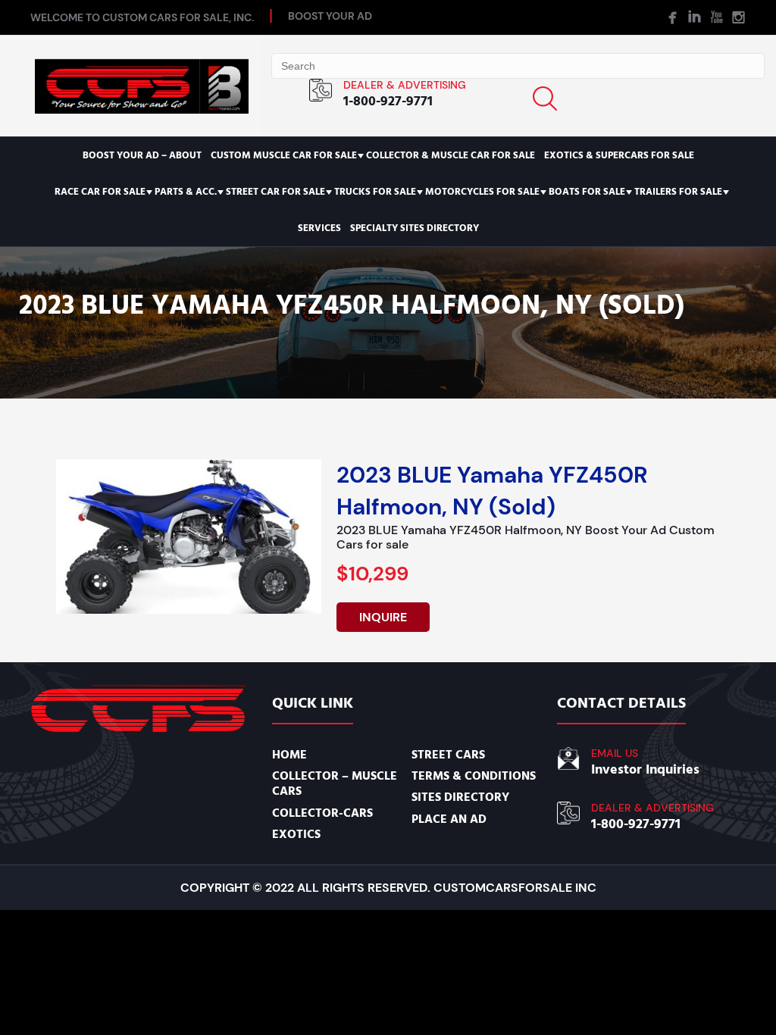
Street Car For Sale (275, 192)
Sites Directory (460, 797)
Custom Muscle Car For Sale (284, 155)
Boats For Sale (587, 192)
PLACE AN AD (449, 819)
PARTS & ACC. (186, 192)
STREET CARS (448, 754)
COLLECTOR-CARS (322, 813)
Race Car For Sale (100, 192)
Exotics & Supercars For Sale (619, 155)
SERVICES (319, 228)
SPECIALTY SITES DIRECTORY (414, 228)
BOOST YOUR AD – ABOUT (142, 155)
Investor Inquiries (645, 769)
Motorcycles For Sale (482, 192)
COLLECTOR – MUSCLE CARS (334, 783)
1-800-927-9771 (388, 101)
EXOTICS (296, 834)
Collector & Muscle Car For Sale (450, 155)
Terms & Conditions (473, 776)
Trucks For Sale (375, 192)
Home (289, 754)
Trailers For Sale (678, 192)
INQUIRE (383, 617)
